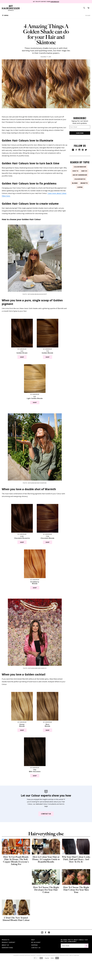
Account (87, 15)
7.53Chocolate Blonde (47, 537)
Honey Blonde (22, 725)
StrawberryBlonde (34, 583)
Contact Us (46, 814)
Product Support (8, 942)
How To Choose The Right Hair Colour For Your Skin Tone (76, 889)
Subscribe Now (54, 1)
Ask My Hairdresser (80, 175)
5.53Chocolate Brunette (22, 537)
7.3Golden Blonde (47, 352)
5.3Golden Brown (22, 352)
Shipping (34, 945)
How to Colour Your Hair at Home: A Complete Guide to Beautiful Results (46, 859)
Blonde (75, 183)
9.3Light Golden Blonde (35, 397)
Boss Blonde (47, 725)
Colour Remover (80, 167)
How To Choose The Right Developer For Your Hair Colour (46, 889)
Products (5, 940)
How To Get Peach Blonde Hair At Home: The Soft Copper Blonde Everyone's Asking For (16, 860)
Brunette (84, 183)
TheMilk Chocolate (35, 771)
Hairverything (7, 947)
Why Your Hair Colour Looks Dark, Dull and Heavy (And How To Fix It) (76, 859)
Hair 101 (84, 171)
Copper (79, 187)
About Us (5, 945)
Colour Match (79, 179)
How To (75, 171)
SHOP (22, 357)
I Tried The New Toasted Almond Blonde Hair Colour (16, 918)
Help (33, 940)
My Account (36, 942)
